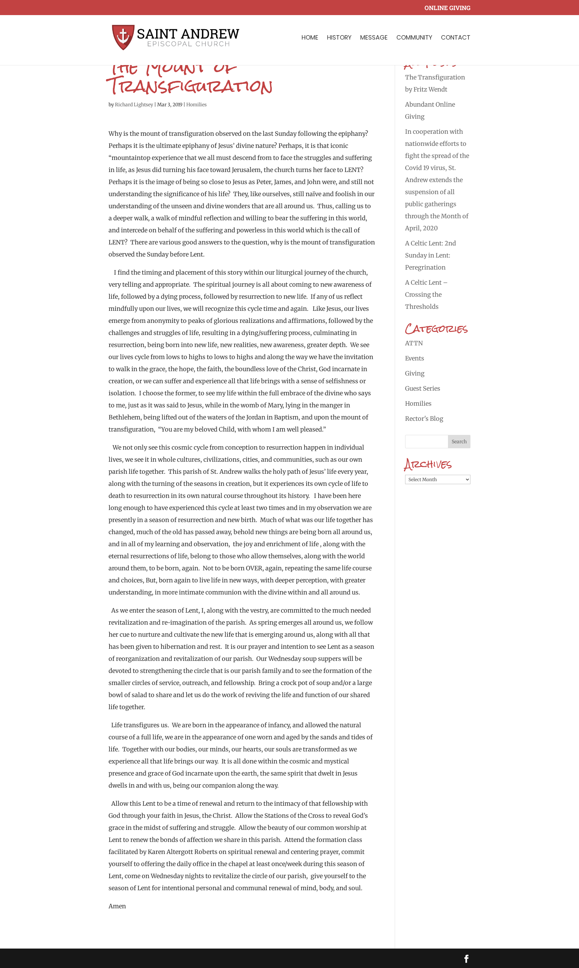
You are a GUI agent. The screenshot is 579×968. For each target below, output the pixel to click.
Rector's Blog (424, 418)
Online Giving (447, 8)
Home (310, 38)
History (339, 38)
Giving (415, 373)
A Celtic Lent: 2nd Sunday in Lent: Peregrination (430, 255)
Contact (455, 38)
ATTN (414, 343)
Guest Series (422, 388)
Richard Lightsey (134, 105)
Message (374, 38)
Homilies (196, 105)
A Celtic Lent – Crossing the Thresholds (426, 294)
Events (414, 358)
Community (414, 38)
